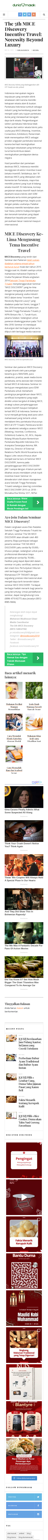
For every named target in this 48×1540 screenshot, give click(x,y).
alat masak (11, 1533)
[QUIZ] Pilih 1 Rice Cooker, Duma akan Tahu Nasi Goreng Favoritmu (30, 1120)
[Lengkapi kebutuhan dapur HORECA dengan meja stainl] (24, 1197)
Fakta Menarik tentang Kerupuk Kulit (29, 1103)
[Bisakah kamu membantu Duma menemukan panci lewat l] (24, 1271)
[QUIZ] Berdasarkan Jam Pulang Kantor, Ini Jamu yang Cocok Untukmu (30, 1043)
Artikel (36, 50)
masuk (20, 1008)
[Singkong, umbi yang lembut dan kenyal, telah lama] (24, 1345)
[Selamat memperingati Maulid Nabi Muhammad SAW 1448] (24, 1308)
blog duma (11, 1537)
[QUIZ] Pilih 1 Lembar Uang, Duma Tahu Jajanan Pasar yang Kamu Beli (30, 1084)
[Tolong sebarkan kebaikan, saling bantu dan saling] (24, 1160)
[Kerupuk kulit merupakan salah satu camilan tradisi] (24, 1234)
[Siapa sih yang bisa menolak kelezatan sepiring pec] (24, 1456)
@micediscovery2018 (29, 635)
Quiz (21, 1035)
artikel (21, 1533)
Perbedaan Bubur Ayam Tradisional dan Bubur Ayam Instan (29, 1063)
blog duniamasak (26, 1537)
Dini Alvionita (23, 50)
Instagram (13, 1514)
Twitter (12, 1497)
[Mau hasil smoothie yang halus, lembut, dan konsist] (24, 1419)
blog (28, 1533)
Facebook (12, 1505)
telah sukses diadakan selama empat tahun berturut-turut (22, 263)
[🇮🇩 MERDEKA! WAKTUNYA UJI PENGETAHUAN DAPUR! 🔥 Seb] (24, 1382)
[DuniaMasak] (24, 5)
